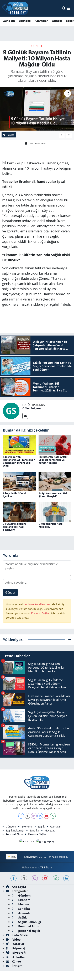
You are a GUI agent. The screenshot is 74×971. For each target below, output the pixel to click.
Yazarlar (18, 944)
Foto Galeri (20, 935)
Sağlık (41, 826)
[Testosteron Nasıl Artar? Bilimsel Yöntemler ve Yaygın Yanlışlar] (55, 445)
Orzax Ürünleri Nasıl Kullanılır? (50, 525)
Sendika (34, 830)
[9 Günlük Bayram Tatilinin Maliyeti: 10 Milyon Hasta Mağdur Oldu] (37, 109)
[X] (27, 816)
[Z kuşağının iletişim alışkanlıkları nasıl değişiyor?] (19, 512)
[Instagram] (34, 816)
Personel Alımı (14, 834)
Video (16, 939)
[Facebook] (21, 816)
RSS (13, 856)
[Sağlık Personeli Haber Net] (15, 8)
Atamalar (41, 20)
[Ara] (64, 8)
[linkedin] (66, 878)
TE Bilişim (46, 867)
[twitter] (24, 878)
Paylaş (10, 134)
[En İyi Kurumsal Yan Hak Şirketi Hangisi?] (55, 481)
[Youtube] (46, 816)
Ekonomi (25, 20)
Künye (16, 961)
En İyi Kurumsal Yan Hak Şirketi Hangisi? (53, 495)
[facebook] (13, 878)
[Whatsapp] (53, 816)
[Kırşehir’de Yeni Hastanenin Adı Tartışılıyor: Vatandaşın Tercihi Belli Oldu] (19, 445)
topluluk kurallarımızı (37, 604)
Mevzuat (50, 830)
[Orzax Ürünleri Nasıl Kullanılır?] (55, 512)
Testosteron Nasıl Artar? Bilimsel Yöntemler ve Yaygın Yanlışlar (53, 459)
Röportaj (18, 948)
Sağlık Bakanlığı (15, 830)
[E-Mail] (25, 416)
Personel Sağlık (40, 613)
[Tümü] (69, 640)
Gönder (10, 592)
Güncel (57, 20)
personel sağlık (29, 931)
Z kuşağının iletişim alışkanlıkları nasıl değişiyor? (14, 526)
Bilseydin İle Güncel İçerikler (14, 495)
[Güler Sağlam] (11, 410)
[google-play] (45, 842)
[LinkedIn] (40, 816)
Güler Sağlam (31, 408)
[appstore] (27, 842)
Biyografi (19, 953)
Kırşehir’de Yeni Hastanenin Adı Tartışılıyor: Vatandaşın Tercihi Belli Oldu (19, 461)
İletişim (17, 966)
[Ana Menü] (68, 8)
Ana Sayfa (19, 887)
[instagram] (35, 878)
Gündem (9, 20)
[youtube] (45, 878)
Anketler (18, 957)
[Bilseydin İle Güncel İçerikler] (19, 481)
